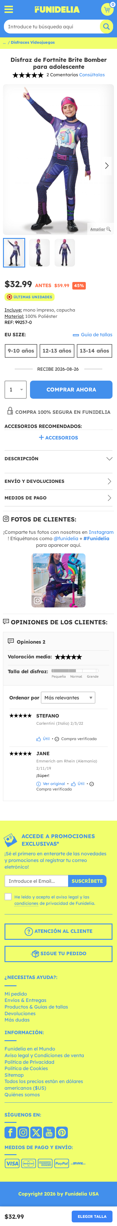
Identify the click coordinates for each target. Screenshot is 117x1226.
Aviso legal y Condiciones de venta (44, 1055)
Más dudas (17, 1020)
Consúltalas (92, 75)
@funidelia (66, 538)
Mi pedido (15, 994)
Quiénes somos (22, 1094)
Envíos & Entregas (25, 1000)
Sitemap (14, 1075)
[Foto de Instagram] (59, 580)
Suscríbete (87, 881)
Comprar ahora (71, 389)
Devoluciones (20, 1013)
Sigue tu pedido (62, 953)
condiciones (26, 903)
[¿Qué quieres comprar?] (8, 9)
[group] (14, 253)
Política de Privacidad (29, 1062)
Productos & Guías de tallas (36, 1007)
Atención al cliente (62, 931)
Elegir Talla (92, 1216)
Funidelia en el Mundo (29, 1049)
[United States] (10, 1133)
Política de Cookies (26, 1068)
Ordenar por (24, 698)
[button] (107, 166)
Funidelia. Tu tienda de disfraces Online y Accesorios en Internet (57, 9)
